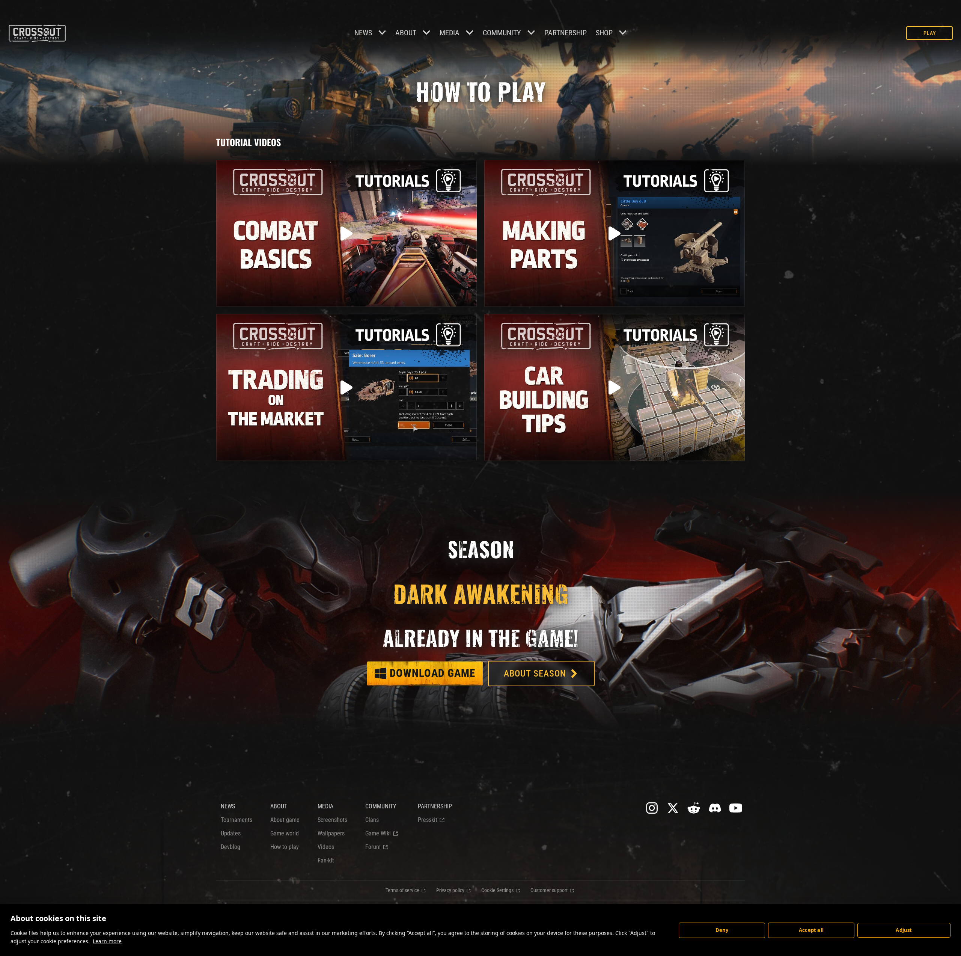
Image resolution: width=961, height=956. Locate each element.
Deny (722, 930)
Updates (231, 833)
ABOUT (278, 806)
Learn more (107, 941)
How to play (284, 846)
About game (285, 819)
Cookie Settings (497, 890)
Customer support (549, 890)
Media (449, 32)
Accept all (811, 930)
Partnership (565, 32)
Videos (326, 846)
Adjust (904, 930)
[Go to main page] (37, 33)
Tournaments (236, 819)
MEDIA (325, 806)
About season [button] (535, 673)
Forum (373, 846)
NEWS (228, 806)
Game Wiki (378, 833)
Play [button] (929, 33)
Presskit (427, 819)
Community (502, 32)
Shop (604, 32)
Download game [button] (432, 673)
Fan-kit (326, 860)
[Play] (346, 233)
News (363, 32)
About (405, 32)
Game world (284, 833)
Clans (372, 819)
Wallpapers (331, 833)
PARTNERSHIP (435, 806)
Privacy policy (450, 890)
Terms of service (402, 890)
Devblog (230, 846)
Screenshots (332, 819)
